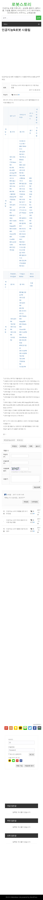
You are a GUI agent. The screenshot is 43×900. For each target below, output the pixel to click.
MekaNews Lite (16, 897)
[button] (12, 95)
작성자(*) (5, 456)
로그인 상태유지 (15, 754)
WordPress (33, 897)
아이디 (10, 739)
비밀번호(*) (6, 462)
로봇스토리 (21, 4)
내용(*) (5, 479)
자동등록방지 (6, 470)
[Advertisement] (21, 53)
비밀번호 (11, 747)
